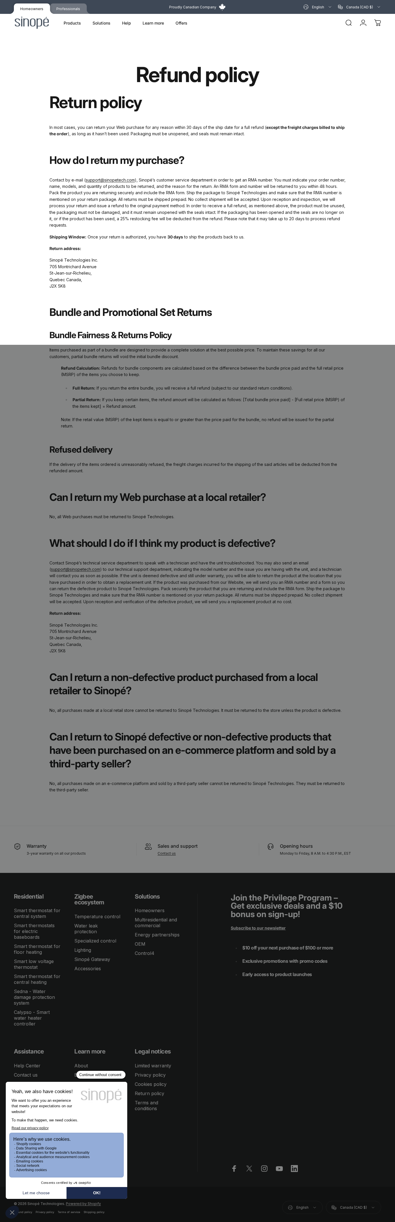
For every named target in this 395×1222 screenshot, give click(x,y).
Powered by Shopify (83, 1203)
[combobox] (317, 7)
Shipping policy (94, 1212)
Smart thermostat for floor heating (37, 949)
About (81, 1066)
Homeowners (150, 910)
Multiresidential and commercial (156, 922)
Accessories (87, 968)
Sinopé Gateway (92, 959)
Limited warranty (153, 1066)
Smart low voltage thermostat (34, 964)
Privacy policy (150, 1075)
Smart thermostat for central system (37, 913)
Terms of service (69, 1212)
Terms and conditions (146, 1105)
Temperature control (97, 916)
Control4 (144, 953)
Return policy (149, 1093)
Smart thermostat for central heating (37, 979)
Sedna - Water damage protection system (34, 997)
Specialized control (95, 941)
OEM (140, 944)
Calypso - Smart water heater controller (32, 1018)
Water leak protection (86, 928)
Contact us (167, 853)
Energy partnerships (157, 935)
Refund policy (23, 1212)
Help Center (27, 1066)
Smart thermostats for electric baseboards (34, 931)
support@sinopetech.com (110, 179)
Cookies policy (151, 1084)
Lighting (82, 950)
